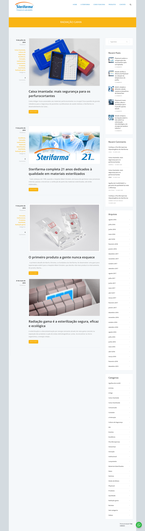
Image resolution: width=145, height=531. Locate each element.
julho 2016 (111, 337)
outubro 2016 (112, 322)
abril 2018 (111, 239)
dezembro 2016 (113, 312)
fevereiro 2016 (113, 361)
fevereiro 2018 (113, 244)
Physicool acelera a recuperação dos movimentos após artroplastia (121, 61)
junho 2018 (112, 229)
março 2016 (112, 356)
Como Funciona (99, 4)
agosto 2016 (112, 332)
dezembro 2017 (113, 254)
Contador (111, 412)
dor (109, 427)
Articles (110, 388)
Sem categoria (113, 510)
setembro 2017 (113, 268)
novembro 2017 (113, 259)
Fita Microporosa (114, 442)
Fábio (110, 177)
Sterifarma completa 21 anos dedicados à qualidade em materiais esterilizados (60, 171)
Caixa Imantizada (114, 403)
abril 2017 (111, 293)
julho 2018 (111, 224)
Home (75, 4)
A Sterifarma (85, 4)
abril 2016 (111, 352)
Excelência (21, 57)
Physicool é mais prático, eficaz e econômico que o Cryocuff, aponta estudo (120, 104)
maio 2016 (111, 347)
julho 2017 (111, 278)
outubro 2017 (112, 264)
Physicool (111, 486)
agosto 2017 (112, 273)
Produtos (112, 4)
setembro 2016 (113, 327)
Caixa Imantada (20, 50)
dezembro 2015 (113, 366)
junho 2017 (112, 283)
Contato (122, 4)
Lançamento (21, 63)
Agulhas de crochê (114, 383)
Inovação (22, 59)
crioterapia (112, 417)
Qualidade (21, 68)
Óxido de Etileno (113, 481)
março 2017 (112, 298)
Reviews (111, 505)
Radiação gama (20, 70)
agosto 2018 (112, 220)
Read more (33, 111)
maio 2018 (111, 234)
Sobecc (110, 515)
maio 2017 (111, 288)
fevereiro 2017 (113, 303)
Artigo (110, 393)
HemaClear (112, 447)
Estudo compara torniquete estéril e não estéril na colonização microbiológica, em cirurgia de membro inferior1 (121, 122)
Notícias (111, 476)
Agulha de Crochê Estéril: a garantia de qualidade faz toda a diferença (118, 185)
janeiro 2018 (112, 249)
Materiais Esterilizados (116, 466)
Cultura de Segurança (115, 422)
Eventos (111, 432)
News (110, 471)
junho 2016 (112, 342)
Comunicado (112, 408)
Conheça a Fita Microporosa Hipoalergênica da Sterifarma (118, 148)
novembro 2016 (113, 317)
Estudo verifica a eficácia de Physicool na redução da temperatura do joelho (121, 76)
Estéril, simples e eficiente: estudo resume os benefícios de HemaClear (122, 90)
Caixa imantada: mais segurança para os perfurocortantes (115, 160)
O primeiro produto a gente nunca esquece (62, 257)
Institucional (21, 61)
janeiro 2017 (112, 308)
